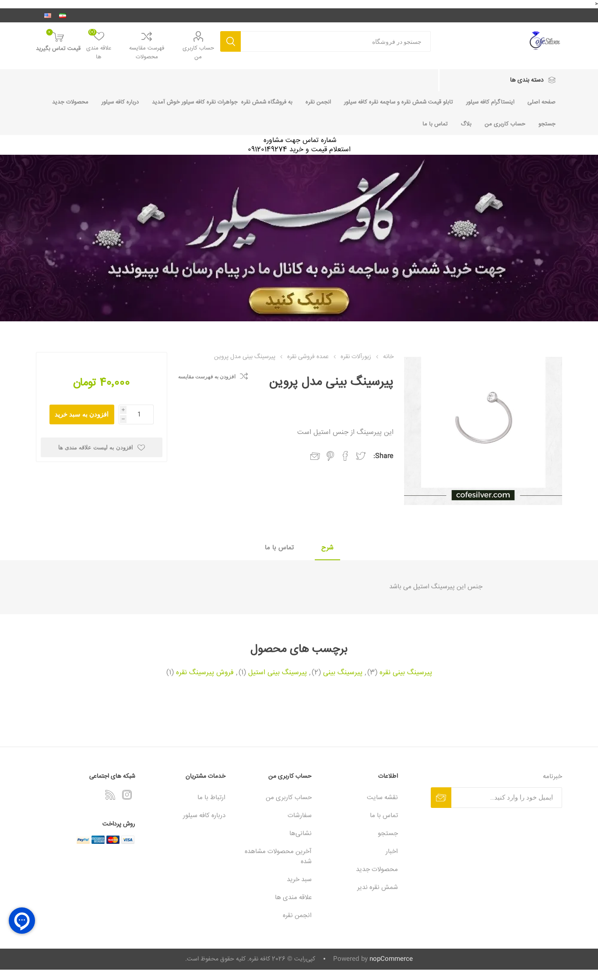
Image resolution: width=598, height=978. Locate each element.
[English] (48, 15)
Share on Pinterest (330, 456)
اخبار (392, 851)
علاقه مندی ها (293, 898)
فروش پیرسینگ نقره (205, 673)
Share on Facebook (345, 456)
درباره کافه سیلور (120, 102)
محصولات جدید (70, 102)
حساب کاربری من (198, 52)
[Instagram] (127, 795)
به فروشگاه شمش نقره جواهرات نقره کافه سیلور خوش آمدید (222, 102)
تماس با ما (435, 124)
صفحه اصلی (542, 102)
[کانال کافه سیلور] (299, 238)
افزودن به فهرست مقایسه (207, 376)
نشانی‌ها (300, 834)
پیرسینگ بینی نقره (406, 673)
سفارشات (300, 816)
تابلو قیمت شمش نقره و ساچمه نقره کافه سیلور (398, 102)
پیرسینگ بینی (342, 673)
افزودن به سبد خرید (82, 414)
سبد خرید (299, 880)
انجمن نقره (318, 102)
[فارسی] (63, 15)
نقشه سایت (382, 798)
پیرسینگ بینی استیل (277, 673)
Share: (383, 456)
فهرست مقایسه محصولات (146, 52)
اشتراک (441, 797)
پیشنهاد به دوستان (315, 456)
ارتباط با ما (211, 798)
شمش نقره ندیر (377, 887)
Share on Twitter (361, 456)
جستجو (230, 41)
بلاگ (466, 124)
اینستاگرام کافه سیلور (490, 102)
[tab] (327, 548)
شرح (327, 548)
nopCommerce (391, 959)
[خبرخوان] (110, 795)
